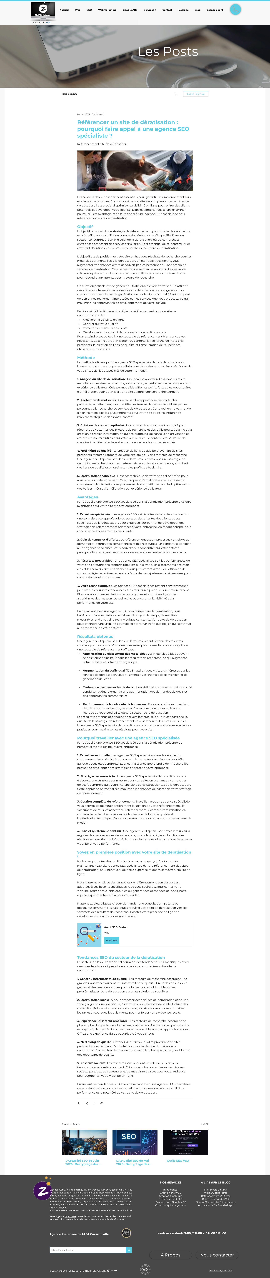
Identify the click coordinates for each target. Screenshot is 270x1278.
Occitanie (87, 1192)
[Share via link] (101, 1103)
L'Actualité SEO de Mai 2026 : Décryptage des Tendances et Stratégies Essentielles (133, 1162)
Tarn (74, 1192)
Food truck (73, 1201)
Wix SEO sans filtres (215, 1192)
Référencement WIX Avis (215, 1195)
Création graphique (170, 1195)
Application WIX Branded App (215, 1205)
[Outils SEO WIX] (185, 1142)
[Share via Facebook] (78, 1103)
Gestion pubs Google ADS (170, 1202)
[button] (175, 94)
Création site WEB (170, 1192)
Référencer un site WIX (215, 1199)
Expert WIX (70, 1216)
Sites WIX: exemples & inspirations (215, 1202)
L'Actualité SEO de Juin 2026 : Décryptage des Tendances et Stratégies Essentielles (83, 1162)
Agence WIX (98, 1189)
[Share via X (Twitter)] (86, 1103)
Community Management (170, 1205)
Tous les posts (69, 94)
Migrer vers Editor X (215, 1189)
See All (204, 1124)
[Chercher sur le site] (129, 1250)
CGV (230, 1270)
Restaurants (56, 1201)
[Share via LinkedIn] (93, 1103)
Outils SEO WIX (178, 1160)
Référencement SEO (171, 1199)
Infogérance (170, 1189)
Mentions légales (218, 1270)
